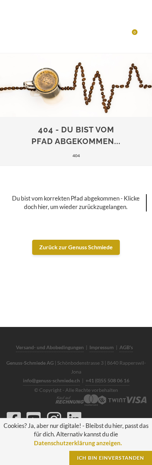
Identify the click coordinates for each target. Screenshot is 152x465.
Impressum (101, 347)
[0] (130, 34)
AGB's (126, 347)
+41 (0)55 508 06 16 (107, 380)
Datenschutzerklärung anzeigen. (78, 443)
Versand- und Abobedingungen (50, 347)
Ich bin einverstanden (110, 458)
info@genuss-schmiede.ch (51, 380)
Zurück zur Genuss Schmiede (76, 247)
